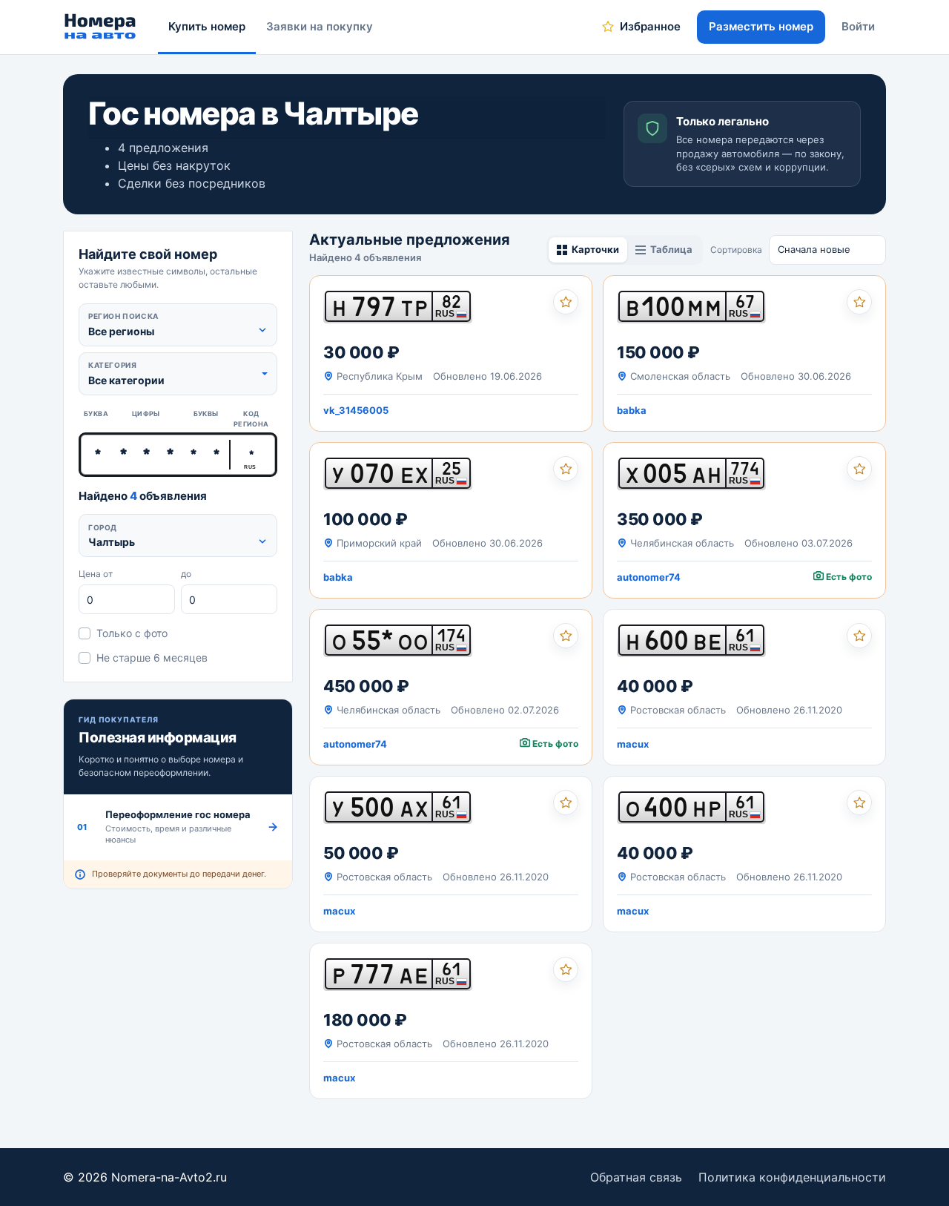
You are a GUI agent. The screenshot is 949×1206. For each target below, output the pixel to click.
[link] (450, 353)
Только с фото (132, 633)
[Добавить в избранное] (565, 301)
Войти (858, 26)
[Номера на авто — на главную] (100, 26)
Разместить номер (761, 26)
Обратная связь (636, 1177)
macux (633, 744)
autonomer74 (649, 577)
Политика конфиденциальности (792, 1177)
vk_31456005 (355, 410)
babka (632, 410)
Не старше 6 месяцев (152, 657)
